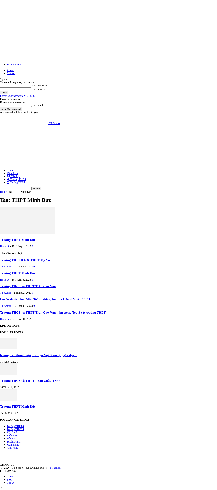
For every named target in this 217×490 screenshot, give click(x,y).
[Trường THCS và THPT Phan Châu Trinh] (8, 374)
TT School (55, 467)
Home (10, 170)
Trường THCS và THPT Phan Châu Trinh (30, 380)
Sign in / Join (14, 64)
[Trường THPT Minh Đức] (27, 233)
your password (39, 89)
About (10, 70)
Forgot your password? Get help (17, 95)
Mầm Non (12, 173)
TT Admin (5, 266)
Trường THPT (17, 182)
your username (39, 85)
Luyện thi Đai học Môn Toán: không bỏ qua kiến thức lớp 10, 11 (45, 299)
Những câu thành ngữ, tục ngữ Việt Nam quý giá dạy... (38, 355)
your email (37, 105)
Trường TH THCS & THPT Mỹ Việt (25, 260)
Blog (9, 479)
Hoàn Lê (4, 246)
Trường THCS (17, 179)
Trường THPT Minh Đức (17, 240)
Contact (11, 73)
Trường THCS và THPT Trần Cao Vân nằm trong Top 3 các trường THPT (53, 312)
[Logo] (12, 164)
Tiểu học (15, 176)
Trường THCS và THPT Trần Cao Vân (28, 286)
